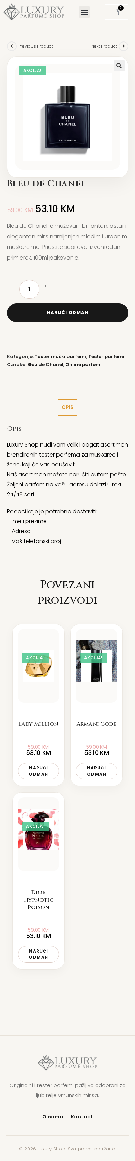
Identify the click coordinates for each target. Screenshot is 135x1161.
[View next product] (123, 46)
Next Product (104, 46)
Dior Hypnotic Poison (38, 900)
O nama (52, 1116)
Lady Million (38, 724)
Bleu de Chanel (45, 364)
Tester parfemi (106, 356)
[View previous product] (12, 46)
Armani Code (96, 724)
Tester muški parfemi (60, 356)
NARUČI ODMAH (68, 312)
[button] (84, 12)
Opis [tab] (67, 407)
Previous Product (35, 46)
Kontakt (82, 1116)
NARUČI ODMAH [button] (38, 771)
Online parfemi (83, 364)
